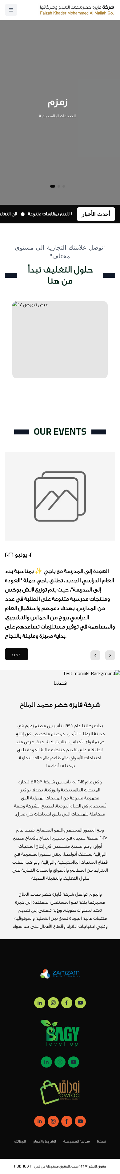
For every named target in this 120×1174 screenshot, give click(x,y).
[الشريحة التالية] (110, 655)
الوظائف (20, 1141)
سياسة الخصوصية (76, 1141)
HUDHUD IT (23, 1166)
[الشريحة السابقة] (95, 655)
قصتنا (101, 1141)
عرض (16, 654)
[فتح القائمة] (11, 10)
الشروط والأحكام (44, 1141)
